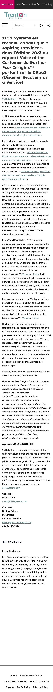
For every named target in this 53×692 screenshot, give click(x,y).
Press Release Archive (31, 675)
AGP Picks (7, 4)
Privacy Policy (40, 687)
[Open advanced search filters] (41, 25)
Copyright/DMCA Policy (17, 687)
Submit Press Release (15, 681)
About (13, 675)
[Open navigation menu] (5, 25)
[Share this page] (49, 25)
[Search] (35, 25)
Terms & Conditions (39, 681)
